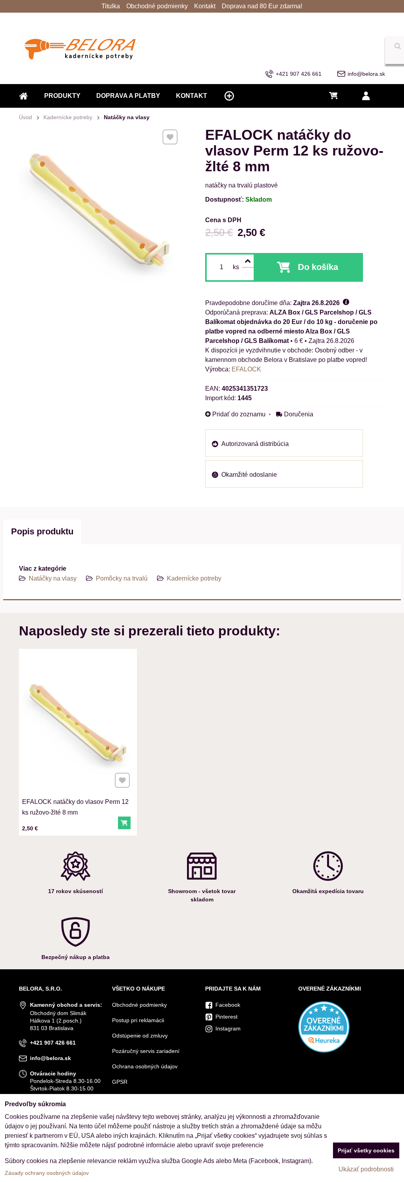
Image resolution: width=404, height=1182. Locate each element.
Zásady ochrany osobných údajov (47, 1173)
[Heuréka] (324, 1050)
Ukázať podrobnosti (366, 1169)
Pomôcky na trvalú (122, 578)
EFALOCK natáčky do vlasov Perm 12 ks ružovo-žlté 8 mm (75, 807)
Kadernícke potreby (194, 578)
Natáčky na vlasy (53, 578)
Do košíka (318, 267)
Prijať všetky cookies (366, 1150)
